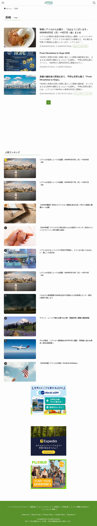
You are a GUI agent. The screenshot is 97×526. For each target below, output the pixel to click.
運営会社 (33, 507)
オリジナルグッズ (45, 507)
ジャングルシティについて (18, 507)
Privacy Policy (48, 514)
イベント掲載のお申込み (79, 507)
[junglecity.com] (48, 3)
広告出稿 (65, 507)
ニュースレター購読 (48, 509)
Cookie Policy (60, 514)
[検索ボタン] (94, 3)
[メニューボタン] (3, 3)
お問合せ (57, 507)
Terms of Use (36, 514)
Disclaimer (71, 514)
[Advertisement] (48, 129)
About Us (26, 514)
